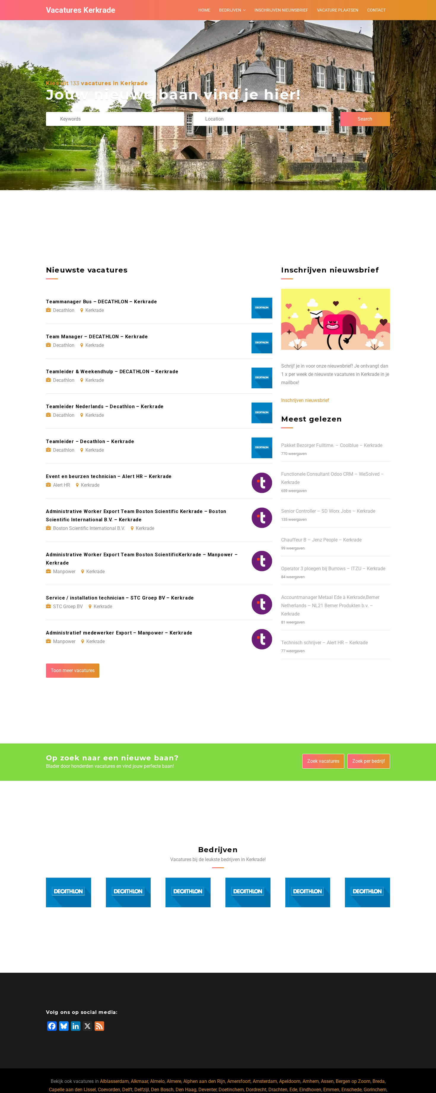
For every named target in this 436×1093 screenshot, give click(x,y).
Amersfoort (239, 1081)
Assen (327, 1081)
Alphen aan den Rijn (204, 1081)
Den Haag (186, 1089)
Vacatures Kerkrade (80, 10)
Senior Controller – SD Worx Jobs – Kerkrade (328, 511)
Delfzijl (141, 1089)
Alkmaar (139, 1081)
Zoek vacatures (323, 761)
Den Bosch (162, 1089)
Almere (174, 1081)
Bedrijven (230, 10)
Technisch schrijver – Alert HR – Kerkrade (324, 642)
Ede (293, 1089)
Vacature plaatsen (337, 10)
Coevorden (109, 1089)
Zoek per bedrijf (368, 761)
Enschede (351, 1089)
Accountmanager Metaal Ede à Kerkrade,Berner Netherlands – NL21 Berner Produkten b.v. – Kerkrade (330, 605)
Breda (379, 1081)
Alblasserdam (114, 1081)
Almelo (157, 1081)
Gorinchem (375, 1089)
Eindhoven (310, 1089)
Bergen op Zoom (353, 1081)
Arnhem (311, 1081)
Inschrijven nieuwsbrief (281, 10)
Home (204, 10)
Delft (127, 1089)
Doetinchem (231, 1089)
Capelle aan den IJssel (72, 1089)
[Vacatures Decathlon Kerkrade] (68, 892)
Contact (376, 10)
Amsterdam (265, 1081)
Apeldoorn (289, 1081)
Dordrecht (256, 1089)
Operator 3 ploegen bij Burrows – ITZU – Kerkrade (333, 568)
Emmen (331, 1089)
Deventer (207, 1089)
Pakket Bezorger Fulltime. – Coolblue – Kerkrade (331, 445)
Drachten (277, 1089)
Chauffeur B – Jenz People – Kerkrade (321, 540)
